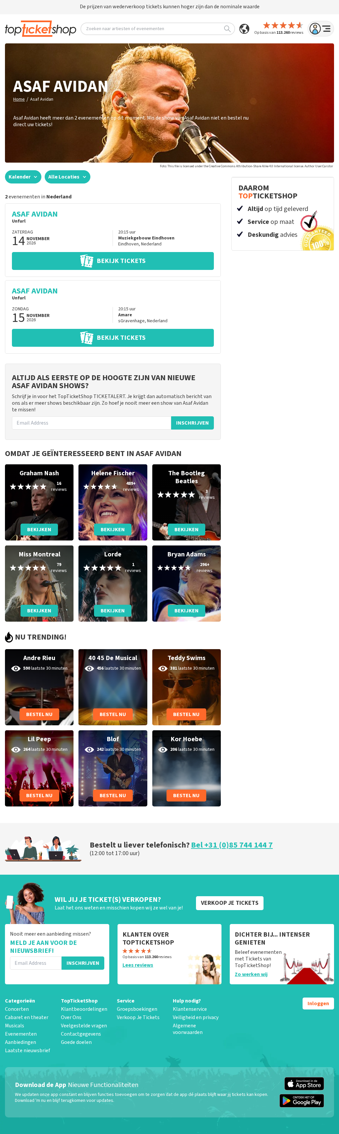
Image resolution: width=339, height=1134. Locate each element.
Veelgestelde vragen (84, 1025)
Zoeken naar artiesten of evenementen (125, 29)
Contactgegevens (81, 1034)
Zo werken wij (251, 974)
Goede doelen (76, 1042)
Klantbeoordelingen (84, 1009)
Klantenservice (190, 1009)
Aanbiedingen (20, 1042)
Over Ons (71, 1017)
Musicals (14, 1025)
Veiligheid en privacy (195, 1017)
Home (19, 99)
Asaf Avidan (41, 99)
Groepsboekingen (137, 1009)
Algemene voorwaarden (188, 1029)
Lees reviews (137, 965)
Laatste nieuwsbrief (27, 1050)
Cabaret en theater (26, 1017)
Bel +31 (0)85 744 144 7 (232, 845)
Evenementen (21, 1034)
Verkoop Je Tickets (138, 1017)
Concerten (17, 1009)
